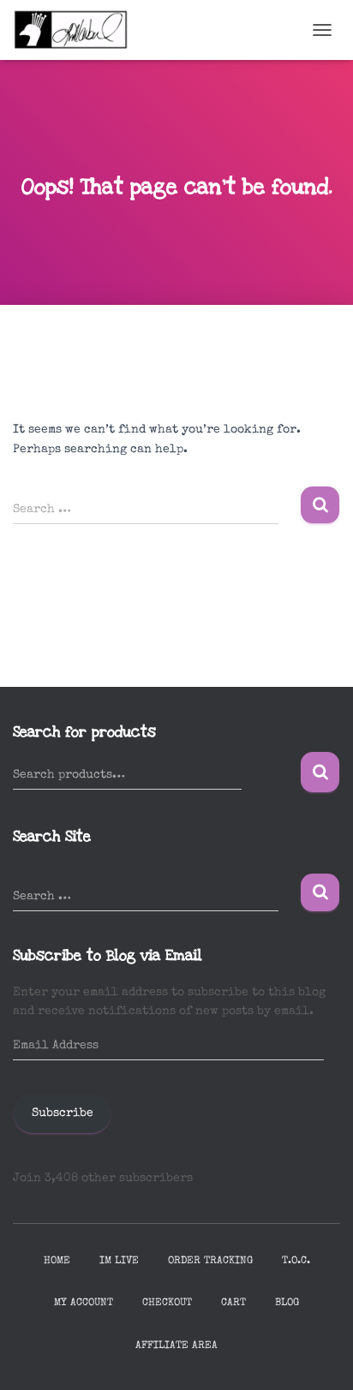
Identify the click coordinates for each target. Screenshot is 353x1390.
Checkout (167, 1303)
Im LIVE (119, 1261)
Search (320, 772)
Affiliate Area (176, 1346)
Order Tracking (210, 1261)
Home (57, 1261)
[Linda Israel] (77, 30)
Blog (287, 1303)
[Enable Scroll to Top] (319, 1355)
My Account (83, 1303)
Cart (233, 1303)
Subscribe (62, 1113)
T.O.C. (296, 1261)
